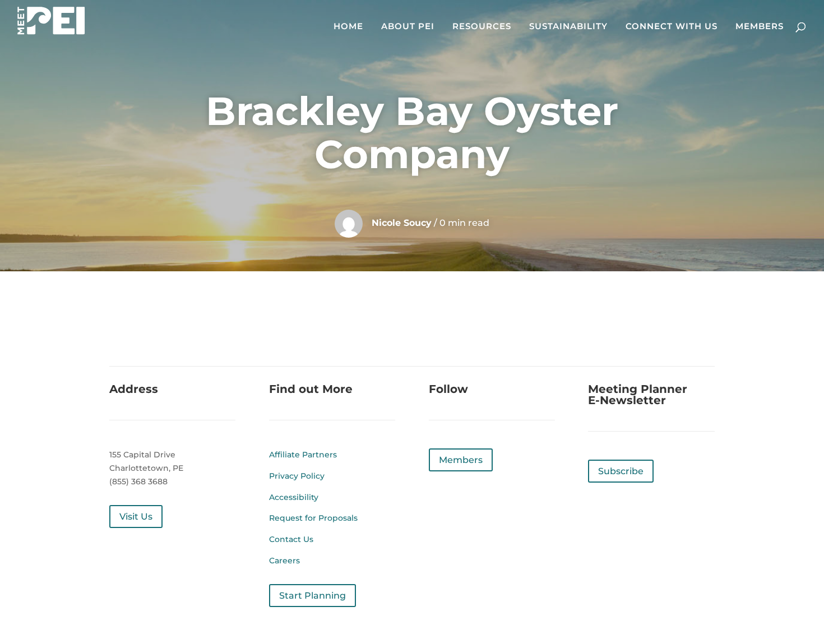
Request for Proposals (313, 518)
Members (461, 460)
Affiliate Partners (303, 455)
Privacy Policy (297, 476)
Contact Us (291, 539)
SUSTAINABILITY (568, 26)
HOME (348, 26)
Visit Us (135, 516)
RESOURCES (481, 26)
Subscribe (621, 471)
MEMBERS (759, 26)
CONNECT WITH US (671, 26)
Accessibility (293, 497)
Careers (284, 560)
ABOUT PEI (407, 26)
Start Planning (312, 595)
